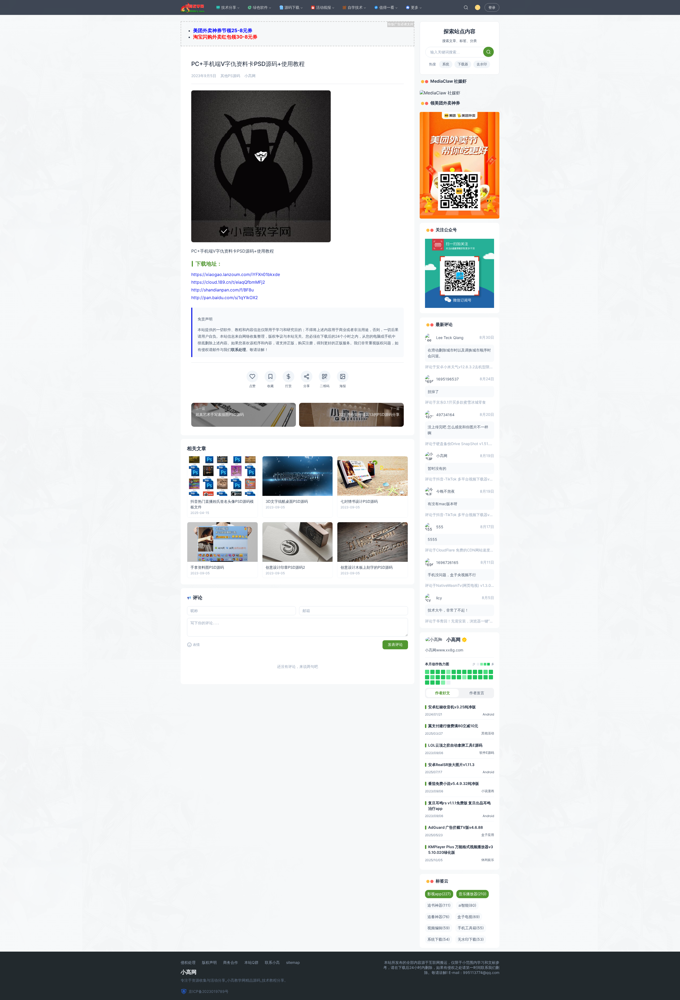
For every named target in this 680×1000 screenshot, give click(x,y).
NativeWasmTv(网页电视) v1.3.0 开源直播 (471, 585)
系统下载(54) (438, 939)
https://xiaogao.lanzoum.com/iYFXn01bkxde (235, 274)
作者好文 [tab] (442, 693)
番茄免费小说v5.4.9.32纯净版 (453, 783)
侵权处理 (188, 962)
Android (488, 714)
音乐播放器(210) (472, 894)
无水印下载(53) (471, 939)
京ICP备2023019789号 (208, 991)
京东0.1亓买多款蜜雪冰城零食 (461, 402)
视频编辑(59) (438, 928)
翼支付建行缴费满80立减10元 (453, 725)
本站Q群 (251, 962)
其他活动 (487, 733)
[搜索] (466, 7)
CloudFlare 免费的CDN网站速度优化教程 (470, 550)
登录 (491, 8)
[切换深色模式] (477, 7)
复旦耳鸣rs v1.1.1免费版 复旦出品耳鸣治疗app (459, 806)
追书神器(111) (438, 905)
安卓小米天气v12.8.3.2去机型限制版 (466, 367)
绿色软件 (260, 7)
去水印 (482, 64)
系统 (445, 64)
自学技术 (355, 7)
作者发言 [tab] (476, 693)
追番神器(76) (438, 916)
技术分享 (228, 7)
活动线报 (323, 7)
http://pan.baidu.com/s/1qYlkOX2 (224, 297)
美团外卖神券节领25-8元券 (222, 30)
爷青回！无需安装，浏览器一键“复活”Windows (475, 621)
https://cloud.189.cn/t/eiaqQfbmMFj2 (228, 282)
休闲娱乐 (487, 860)
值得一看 (386, 7)
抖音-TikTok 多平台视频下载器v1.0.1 (466, 479)
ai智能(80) (467, 905)
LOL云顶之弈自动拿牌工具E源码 (455, 745)
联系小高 (272, 962)
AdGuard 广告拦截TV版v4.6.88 (455, 827)
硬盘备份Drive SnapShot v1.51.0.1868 (468, 443)
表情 (196, 645)
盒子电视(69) (468, 916)
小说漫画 (487, 791)
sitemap (293, 962)
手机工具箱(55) (471, 928)
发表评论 (395, 644)
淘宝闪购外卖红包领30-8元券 (225, 37)
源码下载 (291, 7)
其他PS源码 (230, 75)
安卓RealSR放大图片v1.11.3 (451, 764)
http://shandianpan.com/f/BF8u (222, 289)
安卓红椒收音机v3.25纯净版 (452, 707)
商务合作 (230, 962)
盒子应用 (487, 835)
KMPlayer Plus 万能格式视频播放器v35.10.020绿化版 (460, 849)
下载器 (463, 64)
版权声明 (209, 962)
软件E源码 (486, 753)
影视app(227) (439, 894)
